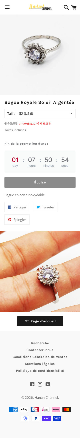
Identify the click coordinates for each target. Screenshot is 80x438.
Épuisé (40, 182)
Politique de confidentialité (40, 371)
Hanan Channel (46, 397)
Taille (11, 113)
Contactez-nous (40, 350)
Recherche (40, 343)
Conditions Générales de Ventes (40, 357)
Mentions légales (40, 364)
